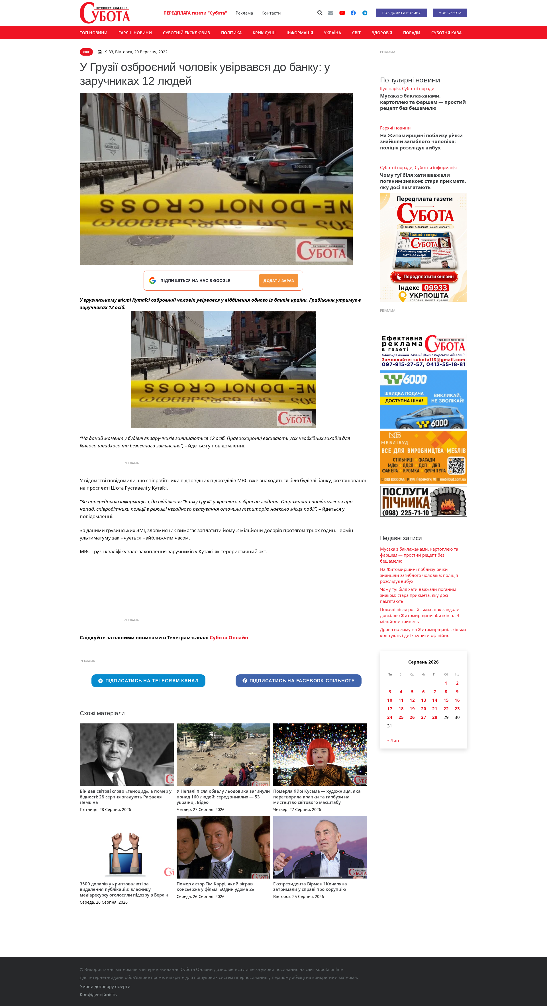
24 (389, 717)
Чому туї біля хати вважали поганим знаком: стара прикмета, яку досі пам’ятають (423, 181)
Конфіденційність (98, 994)
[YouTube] (342, 13)
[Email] (331, 13)
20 (423, 708)
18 (401, 708)
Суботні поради (418, 88)
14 (434, 700)
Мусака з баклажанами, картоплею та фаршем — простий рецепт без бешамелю (423, 101)
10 (389, 700)
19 (412, 708)
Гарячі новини (395, 128)
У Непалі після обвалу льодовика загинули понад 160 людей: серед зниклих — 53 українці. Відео (223, 796)
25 (401, 717)
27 (423, 717)
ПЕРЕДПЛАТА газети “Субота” (195, 13)
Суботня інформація (436, 167)
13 (423, 700)
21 (434, 708)
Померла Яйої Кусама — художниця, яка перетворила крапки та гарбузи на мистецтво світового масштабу (317, 796)
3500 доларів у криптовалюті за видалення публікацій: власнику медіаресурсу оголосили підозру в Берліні (125, 889)
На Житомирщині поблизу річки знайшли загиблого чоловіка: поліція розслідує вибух (421, 141)
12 (412, 700)
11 (401, 700)
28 (434, 717)
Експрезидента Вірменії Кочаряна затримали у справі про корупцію (310, 886)
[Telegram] (365, 13)
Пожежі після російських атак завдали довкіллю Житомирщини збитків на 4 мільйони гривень (420, 615)
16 (457, 700)
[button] (320, 13)
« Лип (393, 740)
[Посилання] (105, 13)
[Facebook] (353, 13)
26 (412, 717)
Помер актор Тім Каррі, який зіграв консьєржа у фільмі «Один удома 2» (215, 886)
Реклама (244, 13)
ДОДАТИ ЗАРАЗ (279, 280)
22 (446, 708)
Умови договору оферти (105, 986)
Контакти (271, 13)
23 (457, 708)
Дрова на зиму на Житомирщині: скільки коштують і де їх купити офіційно (423, 632)
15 (446, 700)
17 (389, 708)
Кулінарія (390, 88)
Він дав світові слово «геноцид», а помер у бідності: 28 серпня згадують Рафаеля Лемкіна (126, 796)
